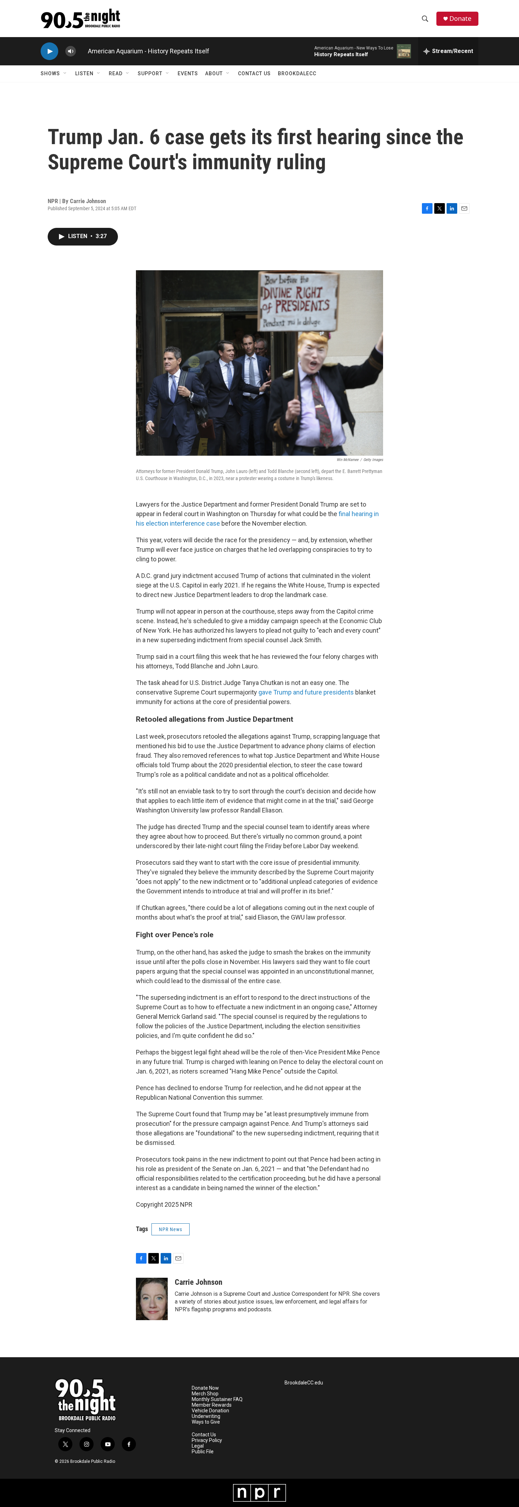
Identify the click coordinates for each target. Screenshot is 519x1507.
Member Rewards (212, 1405)
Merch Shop (205, 1393)
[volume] (71, 51)
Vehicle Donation (210, 1410)
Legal (198, 1446)
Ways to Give (206, 1422)
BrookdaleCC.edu (304, 1382)
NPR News (170, 1229)
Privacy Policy (207, 1440)
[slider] (82, 51)
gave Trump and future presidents (306, 692)
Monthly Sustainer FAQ (217, 1399)
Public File (203, 1451)
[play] (49, 51)
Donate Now (205, 1388)
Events (188, 73)
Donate (460, 18)
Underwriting (206, 1416)
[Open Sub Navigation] (65, 73)
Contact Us (254, 73)
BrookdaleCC (297, 73)
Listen (84, 73)
